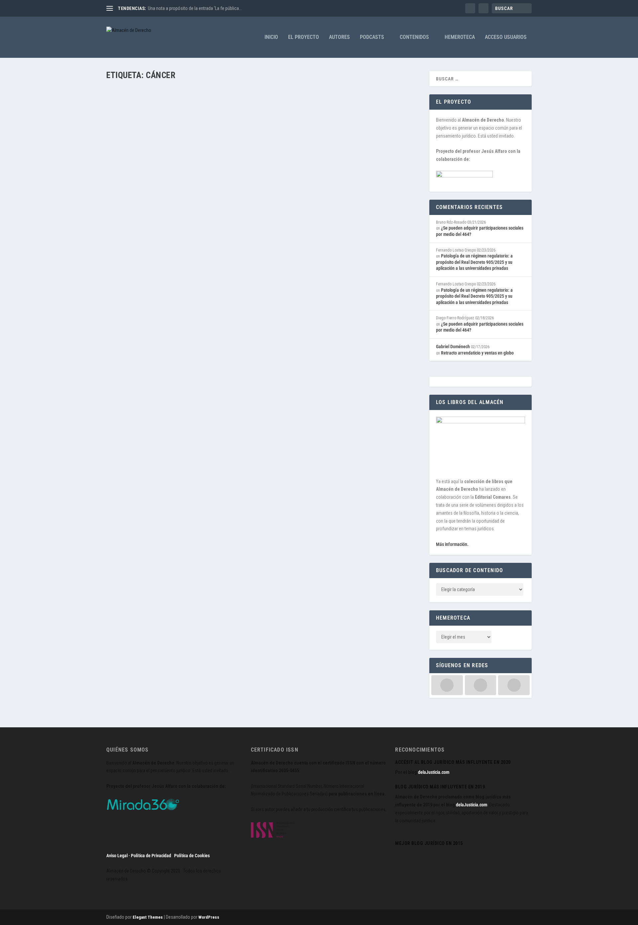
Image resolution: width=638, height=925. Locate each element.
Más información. (452, 544)
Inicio (271, 37)
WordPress (208, 917)
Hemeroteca (460, 37)
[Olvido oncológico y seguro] (223, 89)
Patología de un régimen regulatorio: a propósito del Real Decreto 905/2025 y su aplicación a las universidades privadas (474, 262)
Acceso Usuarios (506, 37)
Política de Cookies (192, 855)
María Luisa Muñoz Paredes (142, 113)
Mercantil (267, 113)
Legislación (201, 113)
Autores (339, 37)
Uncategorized (289, 113)
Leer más (126, 138)
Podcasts (372, 37)
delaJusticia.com (433, 772)
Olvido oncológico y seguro (150, 102)
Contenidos (414, 37)
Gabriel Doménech (453, 346)
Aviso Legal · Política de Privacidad (138, 855)
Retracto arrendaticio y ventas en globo (477, 353)
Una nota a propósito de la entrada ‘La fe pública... (195, 8)
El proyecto (303, 37)
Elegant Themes (148, 917)
